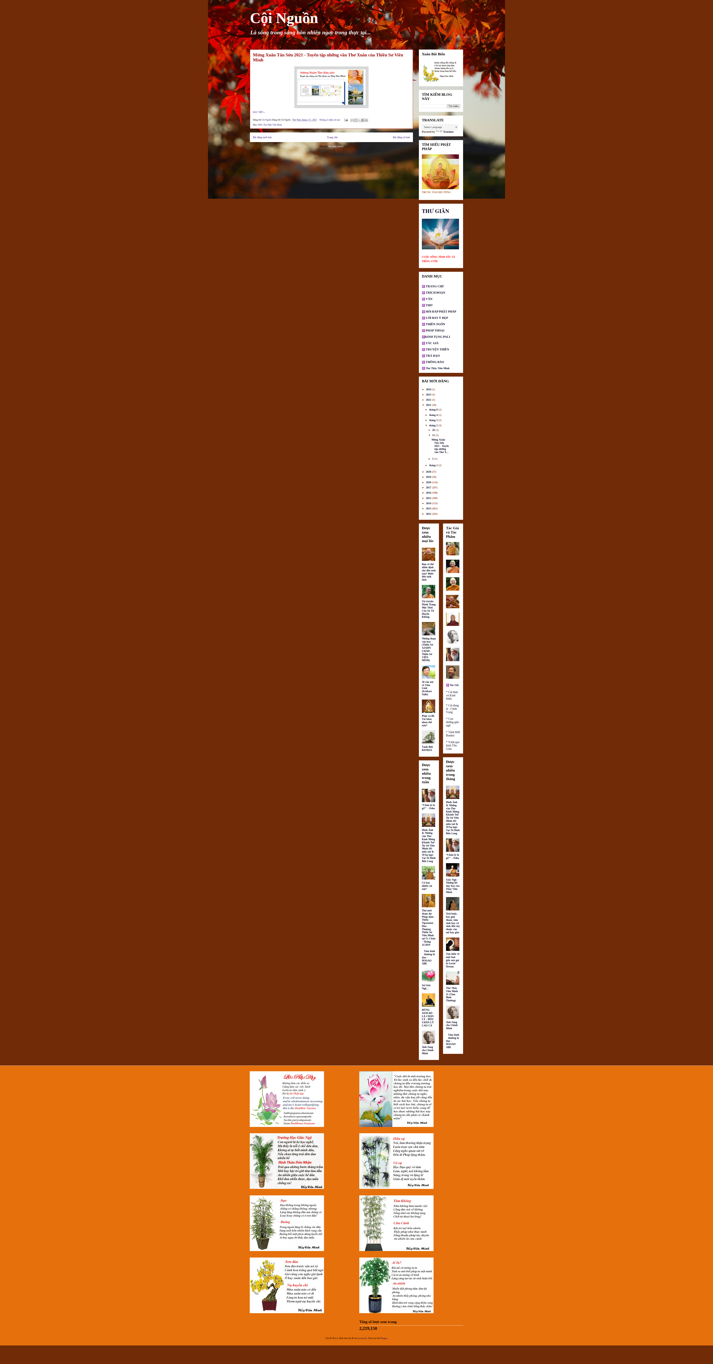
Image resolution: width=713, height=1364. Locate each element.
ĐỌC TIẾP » (259, 112)
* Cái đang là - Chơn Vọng (452, 709)
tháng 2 (433, 425)
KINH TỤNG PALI (437, 336)
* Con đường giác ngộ (452, 722)
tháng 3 (433, 420)
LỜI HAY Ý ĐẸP (437, 317)
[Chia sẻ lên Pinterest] (366, 120)
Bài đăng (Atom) (335, 146)
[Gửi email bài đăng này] (352, 120)
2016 (429, 492)
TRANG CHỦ (434, 286)
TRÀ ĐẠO (433, 355)
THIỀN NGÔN (435, 324)
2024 (429, 389)
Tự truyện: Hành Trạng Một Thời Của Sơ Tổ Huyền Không (429, 609)
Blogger (383, 1338)
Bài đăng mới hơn (262, 137)
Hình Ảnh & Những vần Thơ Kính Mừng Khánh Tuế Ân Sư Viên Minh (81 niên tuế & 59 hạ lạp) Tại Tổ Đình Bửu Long (429, 846)
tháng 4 (433, 415)
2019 (429, 477)
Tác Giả (454, 685)
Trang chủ (332, 137)
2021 (429, 405)
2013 (429, 508)
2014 (429, 503)
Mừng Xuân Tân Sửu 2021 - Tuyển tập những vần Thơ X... (440, 446)
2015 (429, 498)
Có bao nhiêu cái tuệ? (427, 885)
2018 (429, 482)
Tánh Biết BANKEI (427, 748)
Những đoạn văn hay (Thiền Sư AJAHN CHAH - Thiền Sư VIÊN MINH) (429, 649)
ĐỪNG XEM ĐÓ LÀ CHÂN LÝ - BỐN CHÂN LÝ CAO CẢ (428, 1018)
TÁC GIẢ (432, 343)
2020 (429, 471)
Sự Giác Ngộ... (426, 987)
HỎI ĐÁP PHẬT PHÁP (441, 311)
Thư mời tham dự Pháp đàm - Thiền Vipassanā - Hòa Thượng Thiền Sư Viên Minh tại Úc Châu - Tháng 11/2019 (428, 927)
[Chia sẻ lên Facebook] (363, 120)
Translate (448, 131)
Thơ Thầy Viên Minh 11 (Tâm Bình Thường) (452, 994)
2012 (429, 514)
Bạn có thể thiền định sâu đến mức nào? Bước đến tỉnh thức (429, 572)
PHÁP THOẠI (434, 330)
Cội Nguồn (284, 18)
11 (434, 435)
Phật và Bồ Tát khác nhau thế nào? (428, 721)
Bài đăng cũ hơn (401, 137)
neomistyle (362, 1338)
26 (434, 430)
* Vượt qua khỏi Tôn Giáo (452, 745)
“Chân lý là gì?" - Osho (428, 807)
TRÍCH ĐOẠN (435, 292)
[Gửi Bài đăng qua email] (345, 120)
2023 (429, 394)
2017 (429, 487)
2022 (429, 399)
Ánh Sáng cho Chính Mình (428, 1050)
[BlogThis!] (356, 120)
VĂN (428, 299)
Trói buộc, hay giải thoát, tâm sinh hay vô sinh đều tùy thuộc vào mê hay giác (453, 923)
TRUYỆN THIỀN (437, 349)
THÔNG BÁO (435, 362)
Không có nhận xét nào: (330, 120)
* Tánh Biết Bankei (453, 734)
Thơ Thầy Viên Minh (272, 125)
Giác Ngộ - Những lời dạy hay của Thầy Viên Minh (453, 886)
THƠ (260, 125)
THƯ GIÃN (435, 211)
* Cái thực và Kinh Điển (452, 695)
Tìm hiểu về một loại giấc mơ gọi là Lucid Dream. (452, 960)
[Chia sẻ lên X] (359, 120)
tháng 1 (433, 465)
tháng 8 (433, 409)
